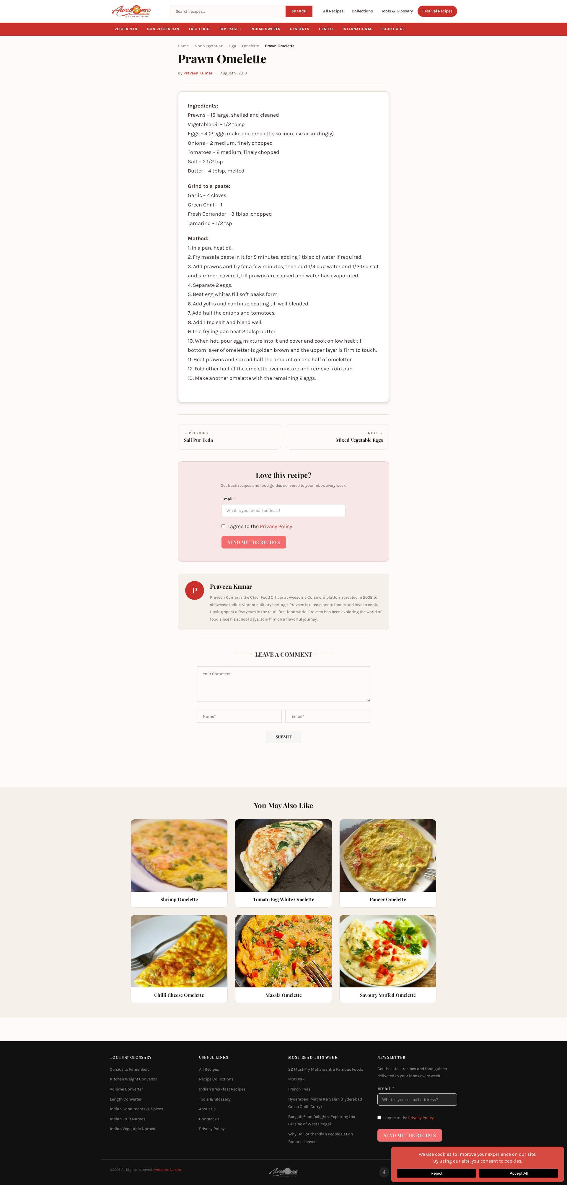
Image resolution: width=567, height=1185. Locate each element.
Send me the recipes (254, 542)
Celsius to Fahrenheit (129, 1069)
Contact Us (209, 1118)
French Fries (299, 1089)
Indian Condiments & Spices (136, 1108)
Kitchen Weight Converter (133, 1079)
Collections (362, 11)
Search (299, 11)
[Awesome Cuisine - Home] (136, 11)
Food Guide (393, 29)
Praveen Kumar (197, 73)
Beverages (230, 29)
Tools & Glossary (397, 11)
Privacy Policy (276, 526)
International (357, 29)
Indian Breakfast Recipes (222, 1089)
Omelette (250, 45)
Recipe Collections (216, 1079)
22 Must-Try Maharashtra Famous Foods (325, 1069)
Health (326, 29)
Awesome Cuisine (167, 1170)
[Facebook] (384, 1172)
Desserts (299, 29)
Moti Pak (296, 1079)
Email (226, 499)
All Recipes (333, 11)
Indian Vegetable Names (132, 1128)
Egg (232, 45)
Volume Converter (126, 1089)
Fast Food (199, 29)
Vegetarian (126, 29)
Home (183, 45)
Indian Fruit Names (127, 1118)
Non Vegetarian (163, 29)
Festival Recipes (437, 11)
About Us (207, 1108)
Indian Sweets (265, 29)
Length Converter (125, 1099)
